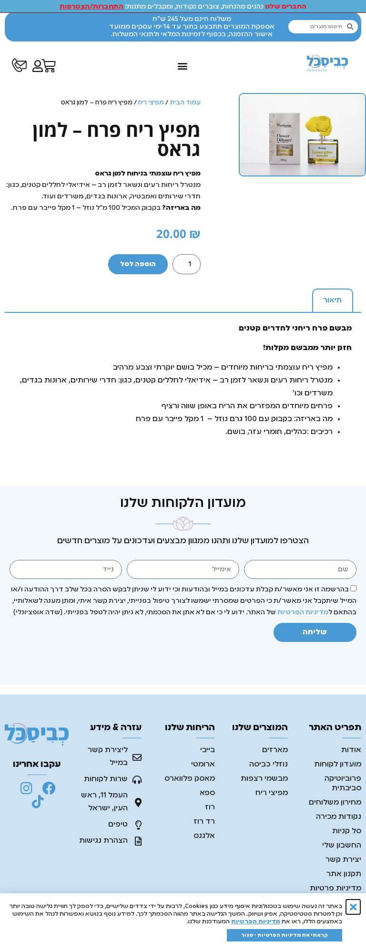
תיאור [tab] (332, 300)
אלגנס (204, 836)
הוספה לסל (138, 264)
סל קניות (346, 831)
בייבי (207, 750)
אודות (351, 750)
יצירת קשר (343, 860)
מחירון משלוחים (335, 802)
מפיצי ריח (151, 102)
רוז (210, 807)
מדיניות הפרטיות (302, 612)
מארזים (275, 750)
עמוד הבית (185, 102)
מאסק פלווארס (189, 779)
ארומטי (203, 764)
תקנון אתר (343, 874)
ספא (207, 793)
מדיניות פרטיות (335, 888)
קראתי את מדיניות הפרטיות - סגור (284, 935)
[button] (182, 66)
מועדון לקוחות (337, 764)
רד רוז (204, 821)
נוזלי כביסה (268, 764)
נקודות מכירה (338, 817)
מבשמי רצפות (264, 779)
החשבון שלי (341, 845)
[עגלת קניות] (48, 66)
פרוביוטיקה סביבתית (343, 784)
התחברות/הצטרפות (91, 6)
